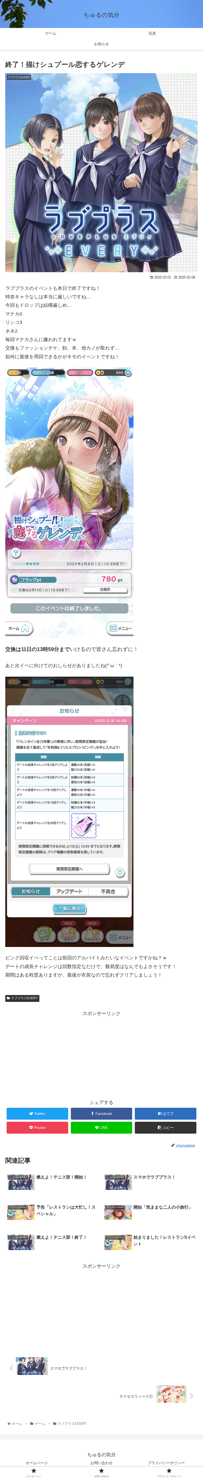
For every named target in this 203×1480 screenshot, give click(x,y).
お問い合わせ (101, 1463)
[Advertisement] (101, 1055)
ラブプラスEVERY (24, 998)
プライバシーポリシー (166, 1463)
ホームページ (37, 1463)
